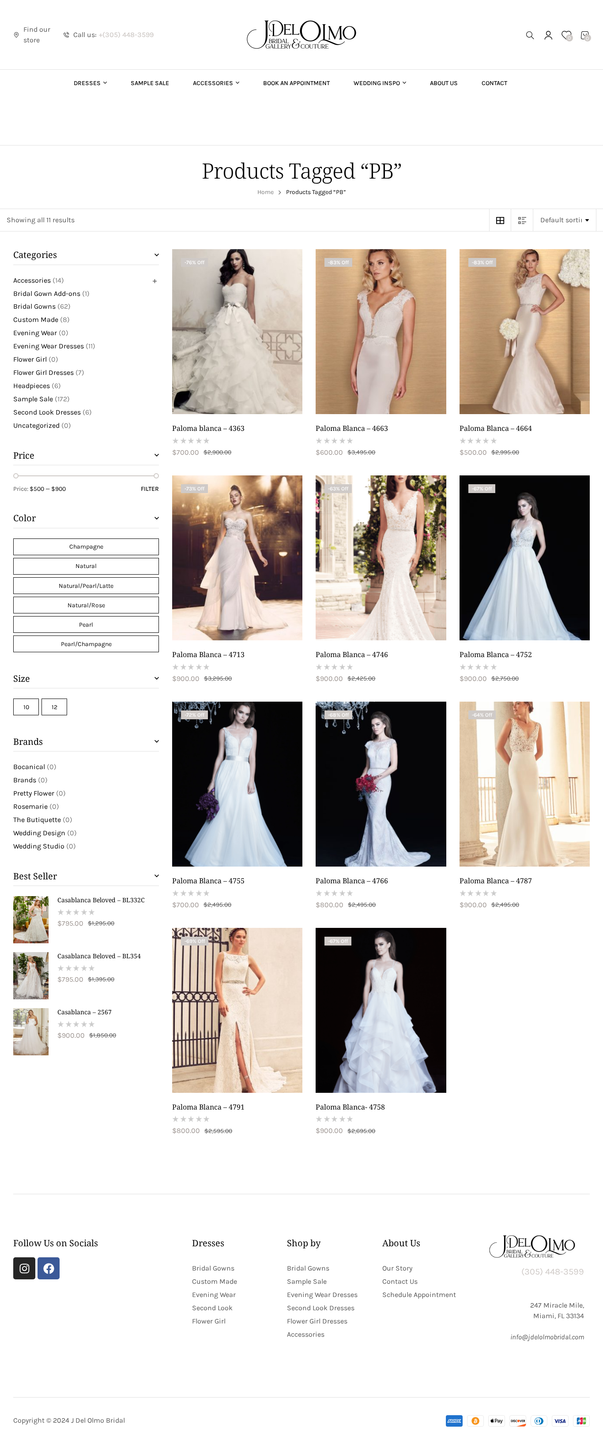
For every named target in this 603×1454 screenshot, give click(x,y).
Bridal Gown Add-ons (46, 293)
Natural (86, 566)
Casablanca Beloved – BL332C (101, 900)
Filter (150, 489)
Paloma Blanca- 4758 (350, 1107)
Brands (24, 780)
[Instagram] (24, 1268)
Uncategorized (36, 425)
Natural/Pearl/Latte (86, 586)
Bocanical (29, 767)
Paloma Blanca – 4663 (352, 428)
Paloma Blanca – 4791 (208, 1107)
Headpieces (31, 385)
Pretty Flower (33, 793)
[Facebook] (49, 1268)
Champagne (86, 546)
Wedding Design (39, 833)
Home (265, 192)
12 (54, 707)
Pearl (86, 624)
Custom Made (35, 319)
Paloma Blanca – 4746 (352, 654)
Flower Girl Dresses (43, 372)
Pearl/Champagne (86, 644)
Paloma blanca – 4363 (208, 428)
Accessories (32, 280)
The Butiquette (37, 819)
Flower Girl (30, 359)
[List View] (522, 220)
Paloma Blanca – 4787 (496, 881)
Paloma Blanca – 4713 (208, 654)
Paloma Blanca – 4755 (208, 881)
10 (26, 707)
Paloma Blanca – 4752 (496, 654)
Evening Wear (35, 333)
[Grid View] (500, 220)
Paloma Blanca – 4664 (496, 428)
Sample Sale (33, 399)
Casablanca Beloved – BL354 (99, 956)
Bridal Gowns (34, 306)
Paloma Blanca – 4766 (352, 881)
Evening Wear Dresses (48, 346)
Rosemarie (30, 806)
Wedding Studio (38, 846)
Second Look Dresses (47, 412)
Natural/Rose (86, 605)
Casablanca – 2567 (84, 1012)
